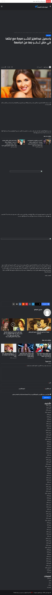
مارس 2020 (48, 558)
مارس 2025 (48, 423)
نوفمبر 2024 (48, 432)
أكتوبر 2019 (49, 563)
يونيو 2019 (49, 570)
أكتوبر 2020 (48, 543)
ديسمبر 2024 (48, 430)
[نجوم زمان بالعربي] (41, 6)
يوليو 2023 (49, 468)
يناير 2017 (49, 572)
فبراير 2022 (48, 506)
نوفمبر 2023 (48, 459)
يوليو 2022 (49, 495)
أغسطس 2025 (48, 412)
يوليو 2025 (49, 414)
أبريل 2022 (49, 502)
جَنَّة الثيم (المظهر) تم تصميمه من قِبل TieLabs (22, 592)
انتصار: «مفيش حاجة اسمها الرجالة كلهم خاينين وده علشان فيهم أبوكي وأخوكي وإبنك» (26, 355)
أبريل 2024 (49, 448)
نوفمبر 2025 (48, 405)
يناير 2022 (49, 509)
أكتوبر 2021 (49, 516)
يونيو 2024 (49, 443)
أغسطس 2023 (48, 466)
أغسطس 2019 (48, 567)
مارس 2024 (48, 450)
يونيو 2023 (49, 470)
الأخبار (50, 580)
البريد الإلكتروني (47, 388)
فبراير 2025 (48, 425)
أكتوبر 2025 (48, 407)
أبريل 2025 (49, 421)
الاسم (49, 382)
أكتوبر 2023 (48, 461)
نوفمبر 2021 (48, 513)
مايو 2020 (49, 554)
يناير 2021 (49, 536)
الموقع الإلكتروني (22, 388)
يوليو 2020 (49, 549)
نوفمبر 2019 (48, 561)
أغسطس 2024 (48, 439)
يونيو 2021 (49, 525)
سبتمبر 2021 (48, 518)
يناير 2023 (49, 482)
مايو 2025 (49, 419)
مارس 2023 (48, 477)
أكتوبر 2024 (48, 434)
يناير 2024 (49, 455)
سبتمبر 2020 (48, 545)
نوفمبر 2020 (48, 540)
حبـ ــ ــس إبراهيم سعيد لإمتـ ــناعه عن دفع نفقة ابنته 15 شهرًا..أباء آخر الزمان (9, 355)
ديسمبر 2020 (48, 538)
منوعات (49, 585)
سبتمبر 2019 (48, 565)
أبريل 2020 (49, 556)
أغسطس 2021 (48, 520)
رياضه (50, 582)
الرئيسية (48, 32)
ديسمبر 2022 (48, 484)
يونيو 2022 (49, 497)
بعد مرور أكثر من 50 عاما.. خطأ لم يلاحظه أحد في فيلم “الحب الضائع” (32, 1)
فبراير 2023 (48, 479)
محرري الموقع (46, 67)
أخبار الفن (44, 32)
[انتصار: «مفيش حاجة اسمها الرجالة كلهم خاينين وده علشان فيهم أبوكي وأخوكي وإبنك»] (26, 348)
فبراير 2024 (48, 452)
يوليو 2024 (49, 441)
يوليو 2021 (49, 522)
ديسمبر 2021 (48, 511)
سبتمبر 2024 (48, 437)
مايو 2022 (49, 500)
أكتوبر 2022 (48, 488)
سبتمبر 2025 (48, 410)
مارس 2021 (48, 531)
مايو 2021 (49, 527)
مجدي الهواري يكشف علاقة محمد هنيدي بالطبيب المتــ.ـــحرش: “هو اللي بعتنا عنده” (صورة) (44, 355)
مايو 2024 (49, 446)
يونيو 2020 (49, 552)
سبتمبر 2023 (48, 464)
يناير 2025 (49, 428)
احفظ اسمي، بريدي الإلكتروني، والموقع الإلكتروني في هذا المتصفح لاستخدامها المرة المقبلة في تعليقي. (31, 394)
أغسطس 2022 (48, 493)
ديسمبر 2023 (48, 457)
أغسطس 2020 (48, 547)
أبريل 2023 (49, 475)
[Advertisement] (26, 20)
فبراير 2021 (49, 534)
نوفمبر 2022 (48, 486)
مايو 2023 (49, 473)
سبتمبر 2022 (48, 491)
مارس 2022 (48, 504)
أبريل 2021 (49, 529)
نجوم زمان (49, 587)
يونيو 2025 (49, 416)
